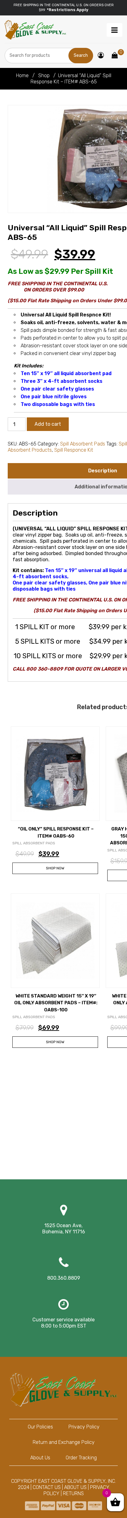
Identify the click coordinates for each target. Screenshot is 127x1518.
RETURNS (73, 1493)
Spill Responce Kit (73, 450)
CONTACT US (47, 1487)
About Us (40, 1458)
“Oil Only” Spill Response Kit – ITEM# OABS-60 (56, 832)
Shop (44, 75)
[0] (115, 56)
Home (22, 75)
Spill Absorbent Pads (82, 444)
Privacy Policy (84, 1427)
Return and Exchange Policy (64, 1442)
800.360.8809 (63, 1278)
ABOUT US (75, 1487)
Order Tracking (81, 1458)
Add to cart (48, 424)
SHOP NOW (55, 868)
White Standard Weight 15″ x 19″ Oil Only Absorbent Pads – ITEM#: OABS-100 (55, 1003)
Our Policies (40, 1427)
